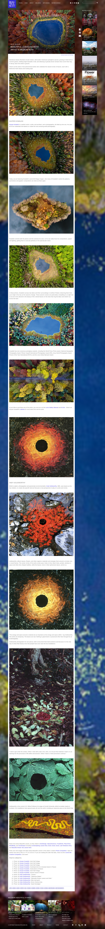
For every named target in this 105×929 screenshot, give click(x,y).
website (22, 409)
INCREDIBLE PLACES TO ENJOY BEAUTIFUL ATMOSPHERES (41, 916)
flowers (33, 888)
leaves (18, 888)
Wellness (38, 3)
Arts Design (46, 3)
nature (37, 888)
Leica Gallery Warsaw (52, 407)
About (41, 925)
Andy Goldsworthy (51, 486)
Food (26, 3)
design (14, 888)
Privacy (49, 925)
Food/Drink (60, 843)
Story (33, 925)
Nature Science (56, 3)
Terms (57, 925)
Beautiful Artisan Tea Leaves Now (21, 847)
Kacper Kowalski (14, 124)
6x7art (63, 407)
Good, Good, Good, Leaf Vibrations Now (59, 845)
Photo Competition (61, 850)
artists (22, 888)
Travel (21, 3)
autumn (46, 888)
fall (25, 888)
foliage (29, 888)
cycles (41, 888)
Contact (65, 925)
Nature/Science (51, 843)
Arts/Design (43, 843)
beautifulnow (51, 888)
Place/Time (67, 843)
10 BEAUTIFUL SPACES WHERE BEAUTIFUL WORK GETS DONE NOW (14, 916)
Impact (31, 3)
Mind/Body (12, 845)
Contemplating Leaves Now (39, 845)
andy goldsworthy (60, 888)
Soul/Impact (22, 845)
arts (11, 888)
